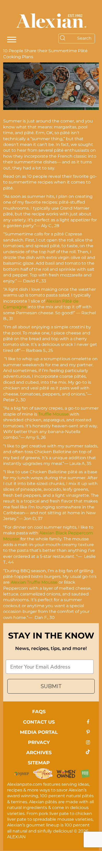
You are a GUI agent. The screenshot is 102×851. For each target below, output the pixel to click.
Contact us (39, 722)
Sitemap (39, 763)
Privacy (39, 742)
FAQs (39, 711)
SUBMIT (51, 686)
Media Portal (39, 732)
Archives (39, 752)
